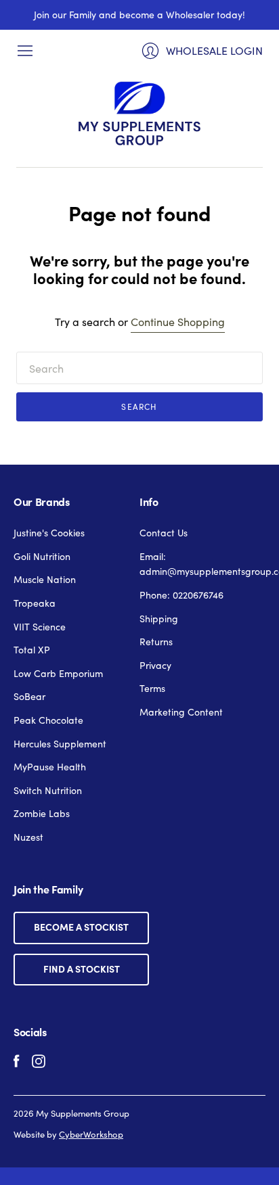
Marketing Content (181, 711)
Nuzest (28, 836)
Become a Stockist (81, 926)
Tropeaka (35, 602)
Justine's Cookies (49, 532)
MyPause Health (50, 766)
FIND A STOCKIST (81, 968)
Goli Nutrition (42, 556)
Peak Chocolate (48, 719)
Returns (156, 641)
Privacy (155, 665)
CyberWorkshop (91, 1134)
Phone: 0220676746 (181, 594)
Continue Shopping (178, 321)
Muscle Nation (45, 579)
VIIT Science (40, 626)
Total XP (32, 649)
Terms (152, 688)
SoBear (29, 696)
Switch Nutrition (48, 790)
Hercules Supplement (60, 743)
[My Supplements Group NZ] (139, 113)
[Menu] (25, 51)
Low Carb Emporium (58, 673)
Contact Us (164, 532)
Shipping (159, 618)
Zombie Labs (42, 813)
